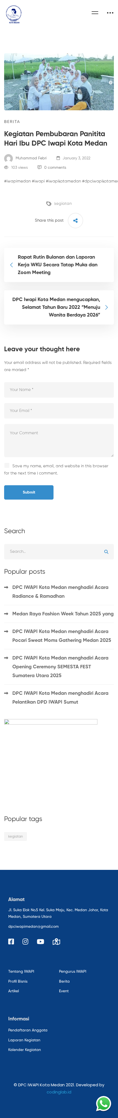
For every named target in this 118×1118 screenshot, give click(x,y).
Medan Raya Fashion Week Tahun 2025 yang (63, 614)
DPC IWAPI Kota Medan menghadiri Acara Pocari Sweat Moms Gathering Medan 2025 (62, 636)
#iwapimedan (17, 181)
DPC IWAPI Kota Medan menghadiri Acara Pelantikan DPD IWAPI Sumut (60, 698)
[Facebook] (11, 941)
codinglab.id (59, 1092)
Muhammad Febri (31, 158)
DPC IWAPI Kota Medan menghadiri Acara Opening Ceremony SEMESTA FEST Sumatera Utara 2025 (60, 667)
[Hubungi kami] (104, 1103)
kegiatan (63, 204)
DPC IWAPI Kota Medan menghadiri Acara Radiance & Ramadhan (60, 592)
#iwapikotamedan (63, 181)
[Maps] (56, 941)
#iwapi (38, 181)
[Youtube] (40, 941)
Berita (12, 122)
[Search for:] (59, 551)
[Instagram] (25, 941)
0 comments (55, 168)
